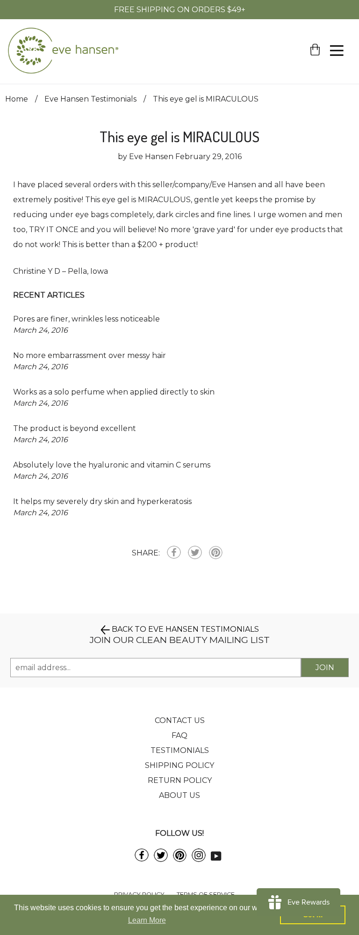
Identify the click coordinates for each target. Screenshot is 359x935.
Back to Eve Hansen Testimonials (184, 629)
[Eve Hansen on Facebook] (142, 859)
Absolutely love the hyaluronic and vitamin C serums (111, 464)
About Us (179, 795)
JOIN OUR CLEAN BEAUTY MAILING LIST (180, 639)
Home (16, 99)
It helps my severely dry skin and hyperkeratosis (102, 501)
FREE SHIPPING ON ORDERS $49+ (179, 9)
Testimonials (180, 750)
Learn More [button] (147, 920)
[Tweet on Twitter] (195, 553)
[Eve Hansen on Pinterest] (180, 859)
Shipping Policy (179, 765)
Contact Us (180, 720)
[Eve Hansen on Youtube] (216, 855)
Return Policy (180, 780)
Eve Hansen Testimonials (90, 99)
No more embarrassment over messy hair (89, 355)
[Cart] (315, 65)
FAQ (179, 735)
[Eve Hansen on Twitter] (161, 859)
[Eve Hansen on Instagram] (199, 859)
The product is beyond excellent (74, 428)
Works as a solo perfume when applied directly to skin (114, 391)
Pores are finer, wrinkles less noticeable (86, 318)
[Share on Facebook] (174, 553)
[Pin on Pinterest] (216, 553)
